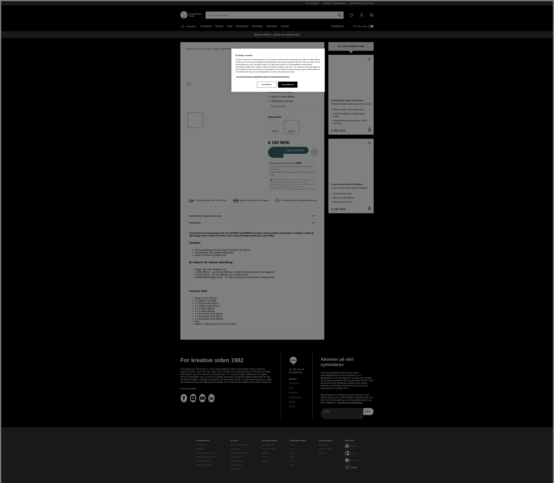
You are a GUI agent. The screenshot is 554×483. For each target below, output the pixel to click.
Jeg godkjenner (287, 84)
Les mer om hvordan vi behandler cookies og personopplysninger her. (263, 77)
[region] (278, 70)
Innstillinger (267, 84)
